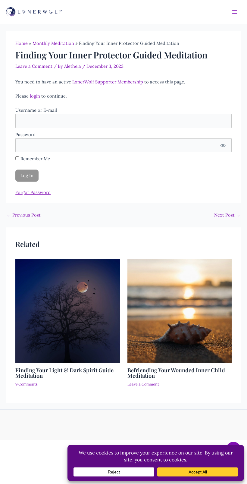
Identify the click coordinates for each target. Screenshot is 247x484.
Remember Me (34, 158)
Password (25, 134)
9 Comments (26, 384)
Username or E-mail (36, 110)
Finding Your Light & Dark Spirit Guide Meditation (64, 372)
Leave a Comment (33, 66)
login (35, 96)
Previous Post (24, 215)
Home (21, 43)
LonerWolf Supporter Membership (107, 82)
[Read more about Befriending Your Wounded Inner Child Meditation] (179, 310)
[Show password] (223, 145)
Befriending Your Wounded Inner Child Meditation (176, 372)
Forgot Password (33, 192)
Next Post (227, 215)
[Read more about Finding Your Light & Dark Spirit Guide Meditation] (67, 310)
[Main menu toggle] (234, 12)
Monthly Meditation (53, 43)
